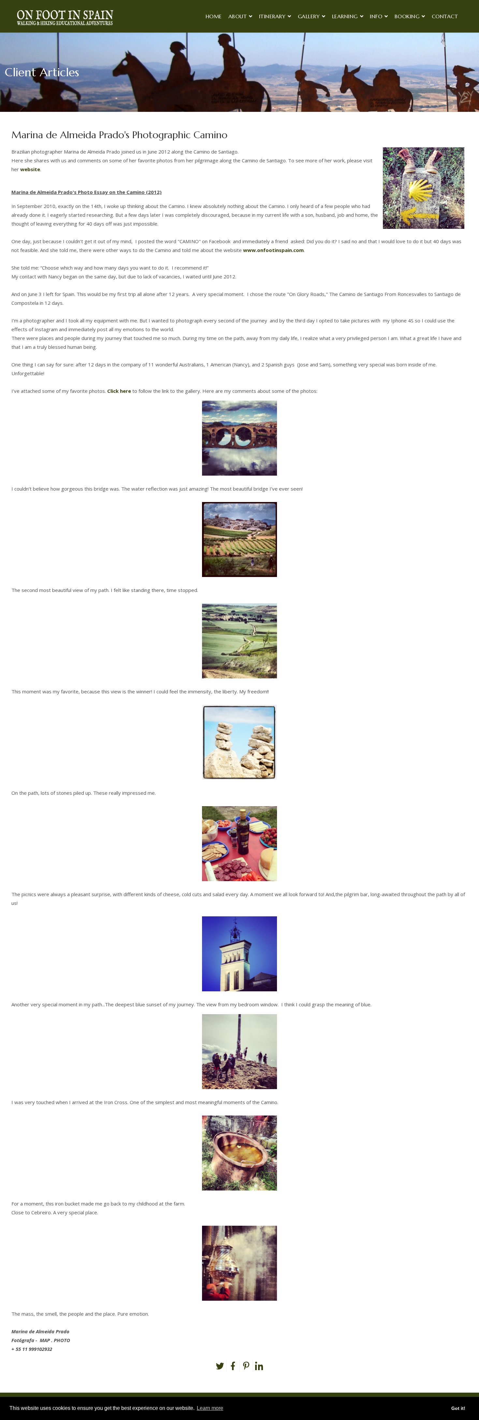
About (237, 16)
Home (214, 16)
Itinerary (272, 16)
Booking (407, 16)
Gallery (309, 16)
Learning (345, 16)
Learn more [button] (210, 1408)
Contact (445, 16)
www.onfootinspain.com (273, 250)
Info (376, 16)
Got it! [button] (458, 1408)
